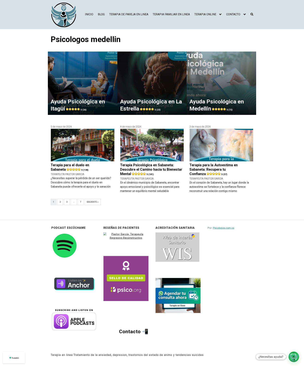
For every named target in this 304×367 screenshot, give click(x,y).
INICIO (89, 14)
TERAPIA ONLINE (205, 14)
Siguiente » (93, 202)
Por (221, 227)
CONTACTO (233, 14)
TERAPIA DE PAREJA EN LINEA (128, 14)
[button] (294, 357)
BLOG (101, 14)
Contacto (130, 331)
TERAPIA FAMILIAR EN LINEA (171, 14)
